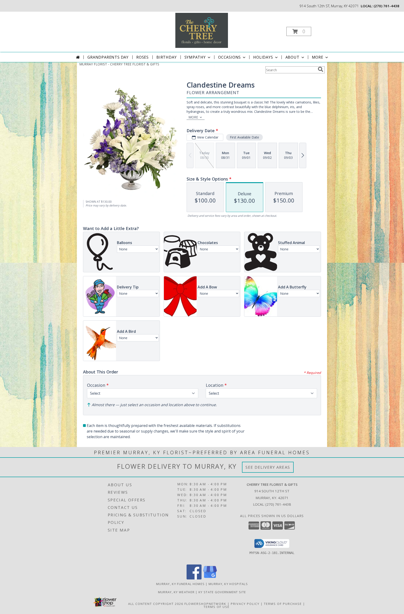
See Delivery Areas (267, 467)
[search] (321, 69)
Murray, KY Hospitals (228, 584)
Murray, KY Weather (176, 592)
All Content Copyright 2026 (155, 604)
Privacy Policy (245, 604)
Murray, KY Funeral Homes (180, 584)
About (292, 57)
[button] (298, 31)
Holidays (263, 57)
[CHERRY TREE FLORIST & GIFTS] (201, 30)
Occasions (229, 57)
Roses (142, 57)
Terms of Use (217, 607)
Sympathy (195, 57)
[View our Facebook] (194, 578)
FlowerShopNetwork (205, 604)
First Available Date (244, 137)
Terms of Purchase (283, 604)
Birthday (166, 57)
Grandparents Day (108, 57)
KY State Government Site (222, 592)
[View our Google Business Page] (209, 578)
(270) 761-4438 (386, 6)
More (317, 57)
